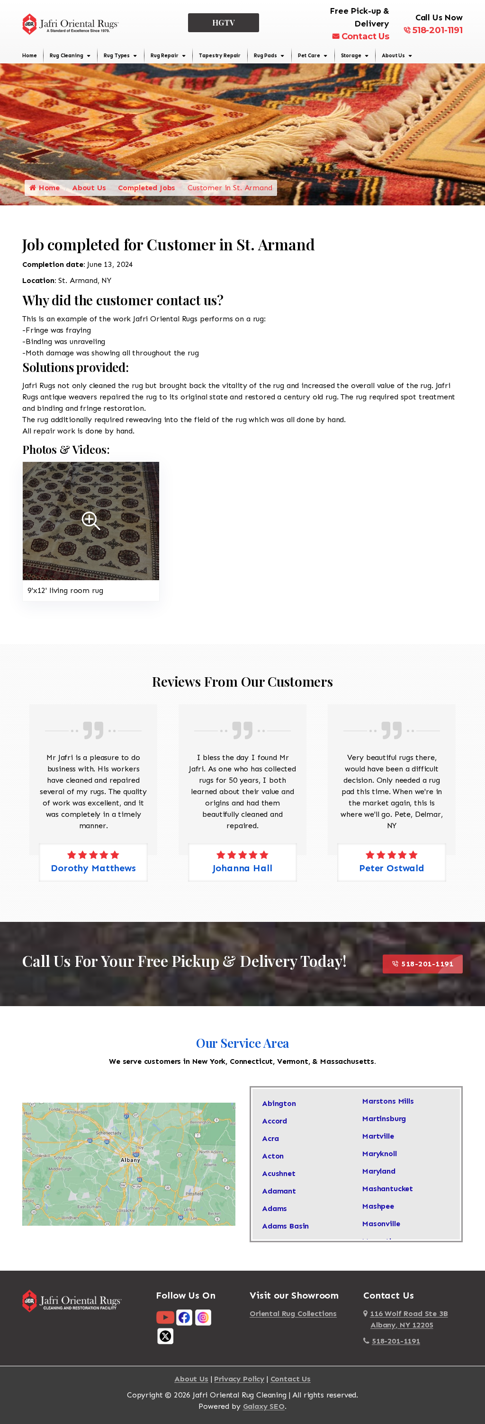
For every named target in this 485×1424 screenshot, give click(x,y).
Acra (270, 1138)
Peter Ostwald (242, 868)
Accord (274, 1120)
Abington (279, 1103)
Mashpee (378, 1206)
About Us (393, 56)
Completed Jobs (146, 187)
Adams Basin (285, 1225)
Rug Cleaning (66, 56)
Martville (378, 1136)
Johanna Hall (93, 868)
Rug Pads (265, 56)
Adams (274, 1208)
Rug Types (117, 56)
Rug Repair (164, 56)
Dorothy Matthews (391, 868)
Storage (351, 56)
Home (29, 56)
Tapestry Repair (220, 56)
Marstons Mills (388, 1101)
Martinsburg (384, 1118)
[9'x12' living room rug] (91, 520)
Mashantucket (387, 1188)
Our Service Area (242, 1043)
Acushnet (279, 1173)
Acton (273, 1155)
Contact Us (365, 36)
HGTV (223, 22)
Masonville (381, 1223)
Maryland (378, 1171)
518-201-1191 (438, 30)
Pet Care (309, 56)
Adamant (279, 1190)
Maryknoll (379, 1153)
